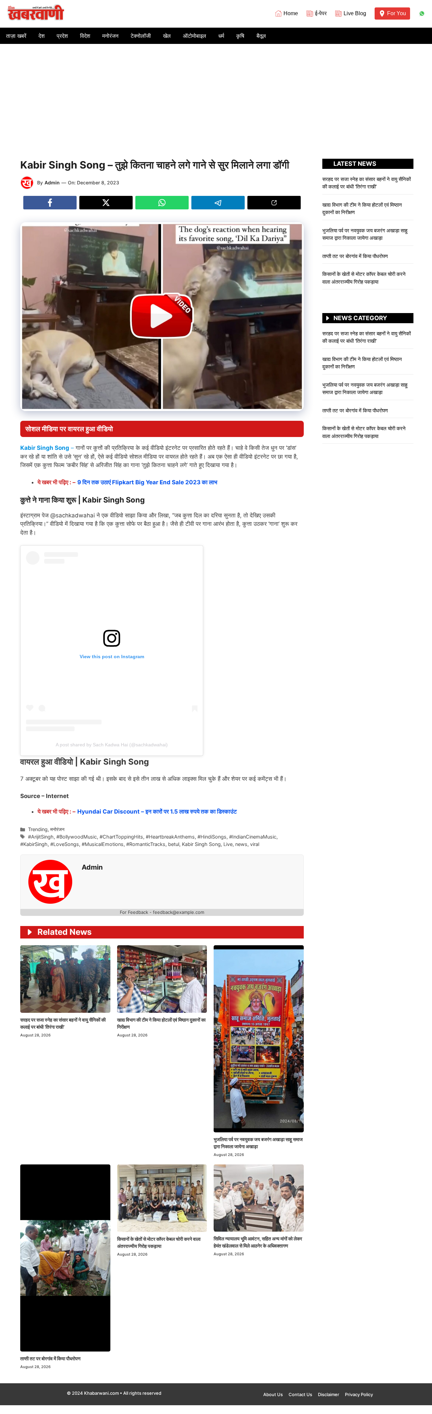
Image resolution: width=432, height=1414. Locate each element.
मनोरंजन (110, 35)
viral (254, 844)
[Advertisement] (216, 94)
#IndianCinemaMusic (252, 837)
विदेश (85, 35)
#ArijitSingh (41, 837)
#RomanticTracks (145, 844)
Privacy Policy (359, 1394)
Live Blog (355, 13)
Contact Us (300, 1394)
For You (396, 13)
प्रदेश (62, 35)
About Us (273, 1394)
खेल (167, 35)
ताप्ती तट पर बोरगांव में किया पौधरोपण (51, 1358)
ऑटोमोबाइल (194, 35)
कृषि (240, 35)
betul (173, 844)
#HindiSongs (211, 837)
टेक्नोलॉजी (141, 35)
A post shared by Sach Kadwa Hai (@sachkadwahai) (112, 744)
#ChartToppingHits (121, 837)
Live (228, 844)
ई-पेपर (321, 13)
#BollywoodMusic (76, 837)
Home (291, 13)
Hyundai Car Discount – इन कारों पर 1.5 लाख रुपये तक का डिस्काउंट (157, 811)
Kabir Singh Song (201, 844)
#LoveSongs (64, 844)
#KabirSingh (34, 844)
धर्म (221, 35)
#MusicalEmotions (103, 844)
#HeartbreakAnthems (170, 837)
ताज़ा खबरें (16, 35)
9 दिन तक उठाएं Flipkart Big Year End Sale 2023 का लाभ (147, 482)
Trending (38, 829)
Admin (52, 182)
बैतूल (261, 35)
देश (41, 35)
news (241, 844)
